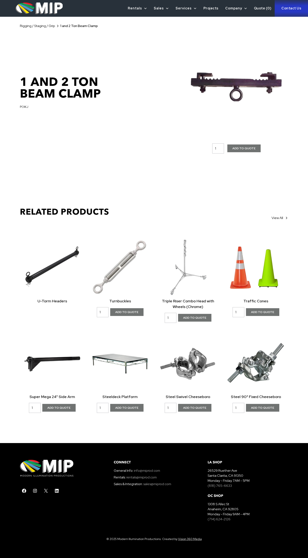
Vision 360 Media (190, 539)
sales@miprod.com (157, 484)
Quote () (263, 8)
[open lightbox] (236, 85)
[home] (31, 8)
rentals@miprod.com (141, 477)
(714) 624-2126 (219, 519)
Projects (211, 8)
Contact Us (291, 8)
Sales (159, 8)
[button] (137, 8)
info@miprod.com (146, 470)
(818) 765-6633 (220, 485)
